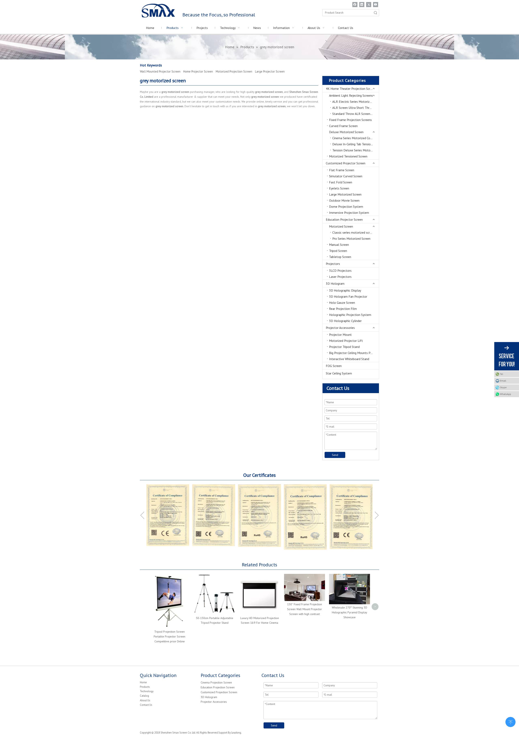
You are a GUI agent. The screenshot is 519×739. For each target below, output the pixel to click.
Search (375, 12)
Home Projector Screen (198, 71)
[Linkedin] (361, 4)
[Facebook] (354, 4)
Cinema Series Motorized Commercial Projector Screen (355, 138)
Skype (503, 387)
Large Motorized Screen (345, 194)
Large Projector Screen (270, 71)
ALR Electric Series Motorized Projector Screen (355, 101)
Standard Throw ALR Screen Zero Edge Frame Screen (355, 114)
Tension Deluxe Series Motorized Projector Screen (355, 150)
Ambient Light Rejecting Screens (351, 95)
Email (503, 380)
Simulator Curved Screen (345, 176)
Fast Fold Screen (340, 182)
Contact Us (146, 705)
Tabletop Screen (340, 257)
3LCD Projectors (340, 270)
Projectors (333, 264)
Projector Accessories (340, 328)
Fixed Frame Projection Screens (350, 120)
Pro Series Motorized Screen (351, 238)
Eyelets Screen (339, 188)
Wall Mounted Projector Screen (160, 71)
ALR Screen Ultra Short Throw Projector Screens (355, 108)
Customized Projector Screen (345, 163)
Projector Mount (340, 335)
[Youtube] (375, 4)
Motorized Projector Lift (346, 341)
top (510, 721)
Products (145, 687)
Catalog (144, 695)
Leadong (236, 732)
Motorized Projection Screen (234, 71)
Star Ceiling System (339, 373)
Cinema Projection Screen (216, 682)
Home (143, 682)
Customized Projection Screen (219, 692)
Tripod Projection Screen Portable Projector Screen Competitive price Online (169, 636)
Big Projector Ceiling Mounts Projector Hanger (354, 353)
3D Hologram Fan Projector (348, 296)
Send (335, 455)
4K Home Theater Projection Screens (351, 89)
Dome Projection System (346, 206)
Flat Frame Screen (341, 170)
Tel (501, 373)
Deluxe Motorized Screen (346, 132)
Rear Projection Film (343, 309)
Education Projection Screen (218, 687)
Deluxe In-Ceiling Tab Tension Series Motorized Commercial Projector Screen (355, 144)
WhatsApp (505, 394)
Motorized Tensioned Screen (348, 156)
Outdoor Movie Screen (344, 200)
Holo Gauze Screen (342, 303)
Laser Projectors (340, 277)
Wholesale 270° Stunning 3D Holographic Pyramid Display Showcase (349, 612)
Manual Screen (339, 245)
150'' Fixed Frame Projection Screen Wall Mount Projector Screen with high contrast (304, 609)
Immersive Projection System (349, 213)
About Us (145, 700)
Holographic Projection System (350, 315)
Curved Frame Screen (343, 126)
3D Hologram (335, 283)
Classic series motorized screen (353, 232)
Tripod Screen (338, 251)
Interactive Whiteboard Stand (349, 359)
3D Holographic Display (345, 290)
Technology (146, 691)
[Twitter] (368, 4)
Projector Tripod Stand (344, 347)
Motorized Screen (341, 226)
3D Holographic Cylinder (345, 321)
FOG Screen (334, 366)
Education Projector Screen (344, 219)
